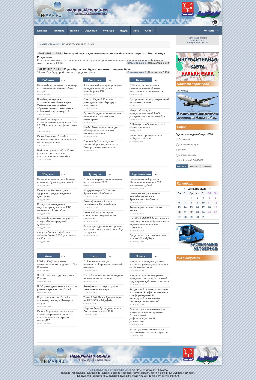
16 (197, 207)
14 (185, 207)
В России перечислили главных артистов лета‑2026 (102, 180)
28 (185, 217)
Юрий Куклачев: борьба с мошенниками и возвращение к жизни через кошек (56, 139)
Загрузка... (183, 91)
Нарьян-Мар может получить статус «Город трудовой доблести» (55, 221)
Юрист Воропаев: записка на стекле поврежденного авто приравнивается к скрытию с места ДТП (55, 315)
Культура (108, 30)
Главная (42, 30)
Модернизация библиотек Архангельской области (99, 191)
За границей (184, 139)
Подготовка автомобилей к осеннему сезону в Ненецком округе (55, 300)
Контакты (209, 30)
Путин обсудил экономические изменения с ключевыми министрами (102, 116)
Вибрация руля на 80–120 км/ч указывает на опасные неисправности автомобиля (56, 153)
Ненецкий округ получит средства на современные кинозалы (99, 215)
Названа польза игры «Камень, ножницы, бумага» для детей (56, 180)
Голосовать (181, 166)
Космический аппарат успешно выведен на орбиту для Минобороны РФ (102, 88)
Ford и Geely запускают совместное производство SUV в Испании (57, 264)
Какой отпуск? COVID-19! (191, 160)
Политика (58, 30)
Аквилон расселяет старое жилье (145, 208)
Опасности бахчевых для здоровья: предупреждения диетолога (54, 193)
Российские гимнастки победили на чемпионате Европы (103, 276)
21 (185, 212)
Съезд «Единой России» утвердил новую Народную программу (100, 102)
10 (203, 202)
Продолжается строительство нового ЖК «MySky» (147, 236)
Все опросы (206, 166)
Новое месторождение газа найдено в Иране (146, 136)
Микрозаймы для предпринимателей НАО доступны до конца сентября (147, 113)
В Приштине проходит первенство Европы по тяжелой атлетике (102, 264)
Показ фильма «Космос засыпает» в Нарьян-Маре (99, 202)
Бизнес (74, 30)
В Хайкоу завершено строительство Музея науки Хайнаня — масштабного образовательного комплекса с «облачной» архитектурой (56, 105)
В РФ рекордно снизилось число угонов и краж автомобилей (57, 287)
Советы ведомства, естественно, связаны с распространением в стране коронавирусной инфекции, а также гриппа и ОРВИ (100, 61)
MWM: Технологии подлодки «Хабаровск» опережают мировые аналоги (100, 130)
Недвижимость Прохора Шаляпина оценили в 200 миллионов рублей (145, 182)
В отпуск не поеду (187, 155)
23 (197, 212)
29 (191, 217)
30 (197, 217)
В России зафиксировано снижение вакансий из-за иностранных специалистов (146, 88)
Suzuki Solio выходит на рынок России (55, 276)
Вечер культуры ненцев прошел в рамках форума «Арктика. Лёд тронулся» (103, 229)
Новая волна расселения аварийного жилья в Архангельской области (145, 196)
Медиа (123, 30)
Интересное (197, 39)
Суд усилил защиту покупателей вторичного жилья (149, 100)
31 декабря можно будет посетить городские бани (97, 69)
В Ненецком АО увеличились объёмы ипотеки (147, 125)
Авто (136, 30)
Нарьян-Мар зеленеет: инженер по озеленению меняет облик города (57, 88)
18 (209, 207)
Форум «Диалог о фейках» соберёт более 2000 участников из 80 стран (56, 235)
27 (179, 217)
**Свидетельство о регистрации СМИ (109, 369)
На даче (182, 150)
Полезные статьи (197, 37)
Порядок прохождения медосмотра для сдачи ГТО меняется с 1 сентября (54, 207)
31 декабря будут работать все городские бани (66, 72)
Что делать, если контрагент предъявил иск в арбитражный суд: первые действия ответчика (149, 278)
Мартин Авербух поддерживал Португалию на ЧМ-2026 (102, 309)
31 (203, 217)
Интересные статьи (197, 42)
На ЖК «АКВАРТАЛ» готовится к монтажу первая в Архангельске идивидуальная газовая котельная (149, 222)
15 (191, 207)
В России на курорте (188, 144)
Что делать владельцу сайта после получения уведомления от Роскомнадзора (148, 264)
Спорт (149, 30)
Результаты (194, 166)
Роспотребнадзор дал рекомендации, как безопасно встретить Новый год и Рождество (101, 55)
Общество (91, 30)
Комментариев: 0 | (137, 63)
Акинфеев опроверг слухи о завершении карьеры (100, 287)
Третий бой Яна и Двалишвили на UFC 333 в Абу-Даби (102, 298)
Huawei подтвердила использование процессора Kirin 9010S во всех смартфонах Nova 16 (57, 123)
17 (203, 207)
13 (179, 207)
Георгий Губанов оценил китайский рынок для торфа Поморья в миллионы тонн (100, 144)
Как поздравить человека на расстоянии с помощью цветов (148, 330)
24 (203, 212)
